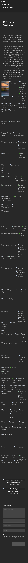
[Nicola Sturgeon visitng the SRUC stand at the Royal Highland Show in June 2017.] (10, 356)
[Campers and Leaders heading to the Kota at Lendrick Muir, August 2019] (5, 167)
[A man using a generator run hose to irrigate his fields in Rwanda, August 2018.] (6, 227)
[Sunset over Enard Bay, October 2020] (5, 93)
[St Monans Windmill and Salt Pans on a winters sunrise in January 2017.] (21, 379)
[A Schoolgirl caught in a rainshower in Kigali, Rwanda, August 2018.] (17, 227)
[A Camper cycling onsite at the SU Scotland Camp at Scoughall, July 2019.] (5, 176)
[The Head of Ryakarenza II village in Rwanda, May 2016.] (22, 398)
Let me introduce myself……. (14, 482)
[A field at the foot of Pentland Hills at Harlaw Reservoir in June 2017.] (5, 372)
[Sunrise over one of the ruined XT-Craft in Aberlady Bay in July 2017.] (9, 343)
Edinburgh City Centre (14, 491)
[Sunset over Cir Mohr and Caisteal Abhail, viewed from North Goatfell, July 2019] (6, 185)
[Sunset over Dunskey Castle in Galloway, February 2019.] (6, 205)
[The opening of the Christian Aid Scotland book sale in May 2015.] (6, 428)
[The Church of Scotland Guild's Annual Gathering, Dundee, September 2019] (9, 142)
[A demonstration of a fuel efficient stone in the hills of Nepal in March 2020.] (24, 99)
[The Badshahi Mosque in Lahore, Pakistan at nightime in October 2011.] (7, 461)
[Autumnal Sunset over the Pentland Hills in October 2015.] (13, 411)
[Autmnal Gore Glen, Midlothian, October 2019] (10, 134)
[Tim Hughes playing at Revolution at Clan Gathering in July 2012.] (23, 457)
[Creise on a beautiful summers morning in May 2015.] (11, 422)
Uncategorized (19, 30)
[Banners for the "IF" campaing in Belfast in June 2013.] (19, 447)
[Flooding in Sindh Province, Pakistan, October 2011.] (20, 461)
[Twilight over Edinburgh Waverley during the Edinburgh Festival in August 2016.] (16, 390)
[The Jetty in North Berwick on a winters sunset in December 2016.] (5, 387)
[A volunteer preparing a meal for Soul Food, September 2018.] (19, 206)
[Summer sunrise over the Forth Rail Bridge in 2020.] (23, 83)
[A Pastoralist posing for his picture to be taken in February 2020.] (24, 106)
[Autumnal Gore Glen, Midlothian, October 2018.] (5, 211)
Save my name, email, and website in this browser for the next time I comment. (13, 538)
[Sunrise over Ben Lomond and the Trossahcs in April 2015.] (19, 427)
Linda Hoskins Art (17, 72)
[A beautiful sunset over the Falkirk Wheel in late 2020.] (23, 89)
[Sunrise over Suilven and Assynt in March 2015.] (6, 434)
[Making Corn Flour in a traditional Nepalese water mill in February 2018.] (21, 277)
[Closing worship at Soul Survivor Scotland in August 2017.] (5, 332)
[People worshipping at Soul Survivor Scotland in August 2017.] (18, 336)
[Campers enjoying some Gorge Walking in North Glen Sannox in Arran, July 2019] (24, 178)
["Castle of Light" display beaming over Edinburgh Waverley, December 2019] (4, 134)
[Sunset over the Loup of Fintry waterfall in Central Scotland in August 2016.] (20, 389)
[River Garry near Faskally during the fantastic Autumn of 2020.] (14, 82)
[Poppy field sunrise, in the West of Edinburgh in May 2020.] (6, 98)
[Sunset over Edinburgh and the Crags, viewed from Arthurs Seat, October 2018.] (6, 208)
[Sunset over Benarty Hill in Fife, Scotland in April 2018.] (8, 268)
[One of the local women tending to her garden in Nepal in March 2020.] (3, 106)
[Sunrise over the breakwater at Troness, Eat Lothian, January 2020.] (15, 121)
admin (5, 30)
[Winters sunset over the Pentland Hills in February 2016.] (19, 403)
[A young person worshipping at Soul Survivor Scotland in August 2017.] (17, 323)
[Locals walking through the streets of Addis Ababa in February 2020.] (20, 107)
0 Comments (6, 31)
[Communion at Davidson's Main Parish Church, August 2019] (22, 143)
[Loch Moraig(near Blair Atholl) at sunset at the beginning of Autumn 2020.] (5, 88)
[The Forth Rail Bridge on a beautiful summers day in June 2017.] (5, 368)
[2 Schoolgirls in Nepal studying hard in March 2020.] (17, 98)
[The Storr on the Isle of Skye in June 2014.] (5, 447)
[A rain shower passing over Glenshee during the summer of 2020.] (22, 93)
